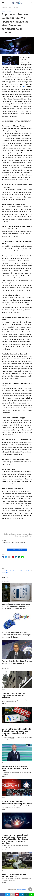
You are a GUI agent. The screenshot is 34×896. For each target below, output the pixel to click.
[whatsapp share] (19, 557)
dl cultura (28, 571)
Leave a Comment (17, 549)
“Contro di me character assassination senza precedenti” (17, 802)
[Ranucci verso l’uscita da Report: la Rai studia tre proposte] (17, 679)
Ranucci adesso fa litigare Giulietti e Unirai (14, 875)
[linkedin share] (16, 557)
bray (22, 571)
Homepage (4, 7)
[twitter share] (6, 557)
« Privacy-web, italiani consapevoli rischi (13, 542)
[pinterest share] (13, 557)
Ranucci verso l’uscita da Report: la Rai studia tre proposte (13, 695)
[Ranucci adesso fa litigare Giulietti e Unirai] (17, 860)
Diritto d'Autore (13, 7)
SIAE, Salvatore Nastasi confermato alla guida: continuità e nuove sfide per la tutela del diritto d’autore (16, 606)
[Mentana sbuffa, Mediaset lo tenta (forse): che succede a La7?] (17, 752)
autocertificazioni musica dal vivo (10, 571)
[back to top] (30, 889)
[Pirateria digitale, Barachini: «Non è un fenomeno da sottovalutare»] (17, 649)
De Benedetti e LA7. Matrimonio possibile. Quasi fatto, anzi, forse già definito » (18, 535)
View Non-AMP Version (21, 889)
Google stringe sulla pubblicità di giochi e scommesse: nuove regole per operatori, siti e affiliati (16, 732)
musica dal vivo (6, 572)
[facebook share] (3, 557)
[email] (12, 894)
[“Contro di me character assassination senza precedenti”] (17, 787)
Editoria (4, 689)
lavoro (23, 87)
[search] (31, 2)
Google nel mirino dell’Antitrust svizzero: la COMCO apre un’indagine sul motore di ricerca (16, 635)
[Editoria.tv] (17, 2)
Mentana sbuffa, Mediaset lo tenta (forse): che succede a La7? (15, 768)
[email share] (9, 557)
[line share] (22, 557)
